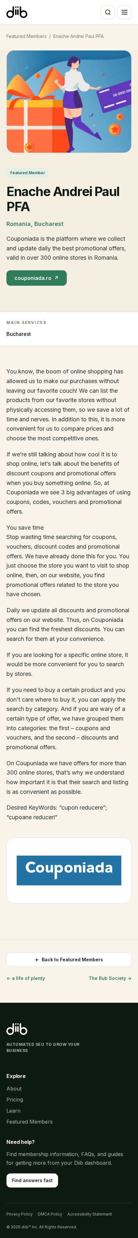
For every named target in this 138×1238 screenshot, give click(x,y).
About (14, 1088)
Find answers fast (32, 1180)
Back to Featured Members (69, 959)
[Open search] (108, 12)
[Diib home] (16, 12)
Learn (13, 1111)
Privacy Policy (19, 1214)
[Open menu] (124, 12)
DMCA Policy (50, 1214)
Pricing (14, 1099)
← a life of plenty (25, 978)
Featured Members (26, 36)
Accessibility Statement (89, 1214)
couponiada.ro (36, 278)
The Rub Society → (110, 978)
